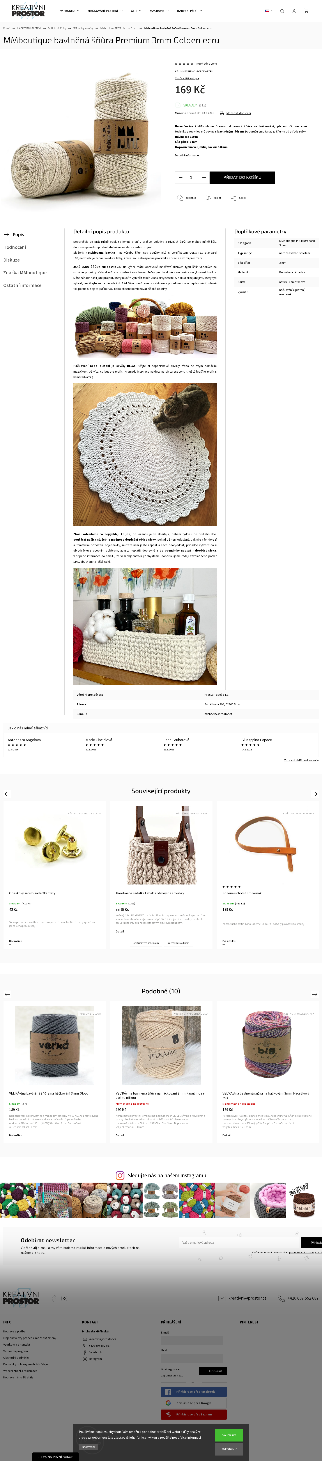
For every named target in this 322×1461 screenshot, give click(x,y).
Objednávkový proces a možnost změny (29, 1338)
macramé (285, 294)
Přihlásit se (215, 1372)
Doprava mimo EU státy (18, 1377)
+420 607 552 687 (303, 1298)
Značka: (187, 78)
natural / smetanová (292, 282)
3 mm (282, 263)
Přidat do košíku (242, 177)
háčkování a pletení (291, 290)
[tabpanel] (55, 875)
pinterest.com (175, 372)
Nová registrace (170, 1369)
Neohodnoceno (206, 63)
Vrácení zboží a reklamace (20, 1371)
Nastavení (88, 1447)
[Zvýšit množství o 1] (203, 178)
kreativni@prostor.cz (247, 1298)
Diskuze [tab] (11, 260)
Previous (8, 794)
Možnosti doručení (238, 113)
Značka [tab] (25, 272)
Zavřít (297, 212)
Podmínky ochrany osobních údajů (25, 1364)
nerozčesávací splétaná (295, 253)
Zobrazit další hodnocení (300, 760)
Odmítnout (229, 1449)
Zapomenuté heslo (172, 1376)
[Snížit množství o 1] (180, 178)
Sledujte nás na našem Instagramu (167, 1176)
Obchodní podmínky (16, 1358)
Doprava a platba (14, 1331)
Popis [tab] (18, 234)
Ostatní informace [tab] (22, 285)
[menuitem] (69, 11)
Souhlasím (229, 1435)
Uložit (185, 219)
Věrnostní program (15, 1351)
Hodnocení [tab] (14, 247)
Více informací (190, 1437)
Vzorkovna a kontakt (16, 1344)
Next (315, 794)
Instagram (64, 1298)
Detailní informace (187, 155)
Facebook (53, 1298)
